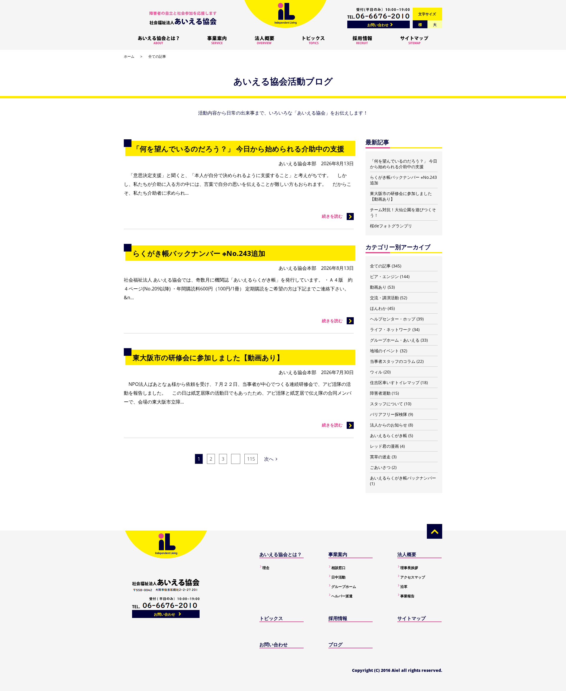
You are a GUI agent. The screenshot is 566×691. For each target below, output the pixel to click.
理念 (265, 567)
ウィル (376, 372)
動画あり (378, 287)
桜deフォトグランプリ (391, 226)
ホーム (129, 56)
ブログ (335, 644)
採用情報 (337, 618)
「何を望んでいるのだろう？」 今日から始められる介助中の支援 (403, 163)
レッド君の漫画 (384, 446)
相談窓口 (338, 567)
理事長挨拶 (409, 567)
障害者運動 (380, 393)
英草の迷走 (380, 456)
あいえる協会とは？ (280, 554)
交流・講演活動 (384, 297)
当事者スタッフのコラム (392, 361)
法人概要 (406, 554)
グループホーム (343, 586)
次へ (269, 459)
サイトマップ (411, 618)
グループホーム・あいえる (394, 340)
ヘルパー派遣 (342, 596)
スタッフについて (386, 403)
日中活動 (338, 577)
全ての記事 (380, 266)
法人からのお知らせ (388, 425)
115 (251, 459)
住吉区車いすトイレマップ (394, 382)
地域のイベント (384, 350)
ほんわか (378, 308)
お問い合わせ (378, 24)
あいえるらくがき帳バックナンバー (403, 478)
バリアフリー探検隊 (388, 414)
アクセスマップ (412, 577)
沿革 (403, 586)
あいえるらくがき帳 (388, 435)
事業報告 (407, 596)
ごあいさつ (380, 467)
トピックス (271, 618)
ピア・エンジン (384, 276)
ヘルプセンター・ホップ (392, 319)
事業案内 (337, 554)
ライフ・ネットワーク (390, 329)
